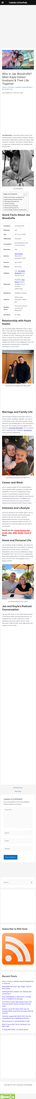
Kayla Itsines (19, 254)
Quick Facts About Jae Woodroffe (14, 197)
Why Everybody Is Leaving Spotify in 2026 (16, 1021)
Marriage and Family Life (12, 201)
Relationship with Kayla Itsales (13, 199)
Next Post (18, 791)
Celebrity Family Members (23, 87)
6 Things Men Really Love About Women (15, 1029)
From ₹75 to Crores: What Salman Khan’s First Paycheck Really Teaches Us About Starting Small (17, 1004)
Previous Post (18, 787)
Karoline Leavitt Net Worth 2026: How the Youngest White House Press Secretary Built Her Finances (17, 1011)
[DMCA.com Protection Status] (7, 1096)
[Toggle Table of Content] (24, 194)
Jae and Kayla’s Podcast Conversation (15, 210)
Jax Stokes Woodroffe (15, 428)
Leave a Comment (8, 87)
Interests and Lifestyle (11, 205)
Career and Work (9, 203)
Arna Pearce (28, 430)
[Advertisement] (18, 29)
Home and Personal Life (11, 207)
